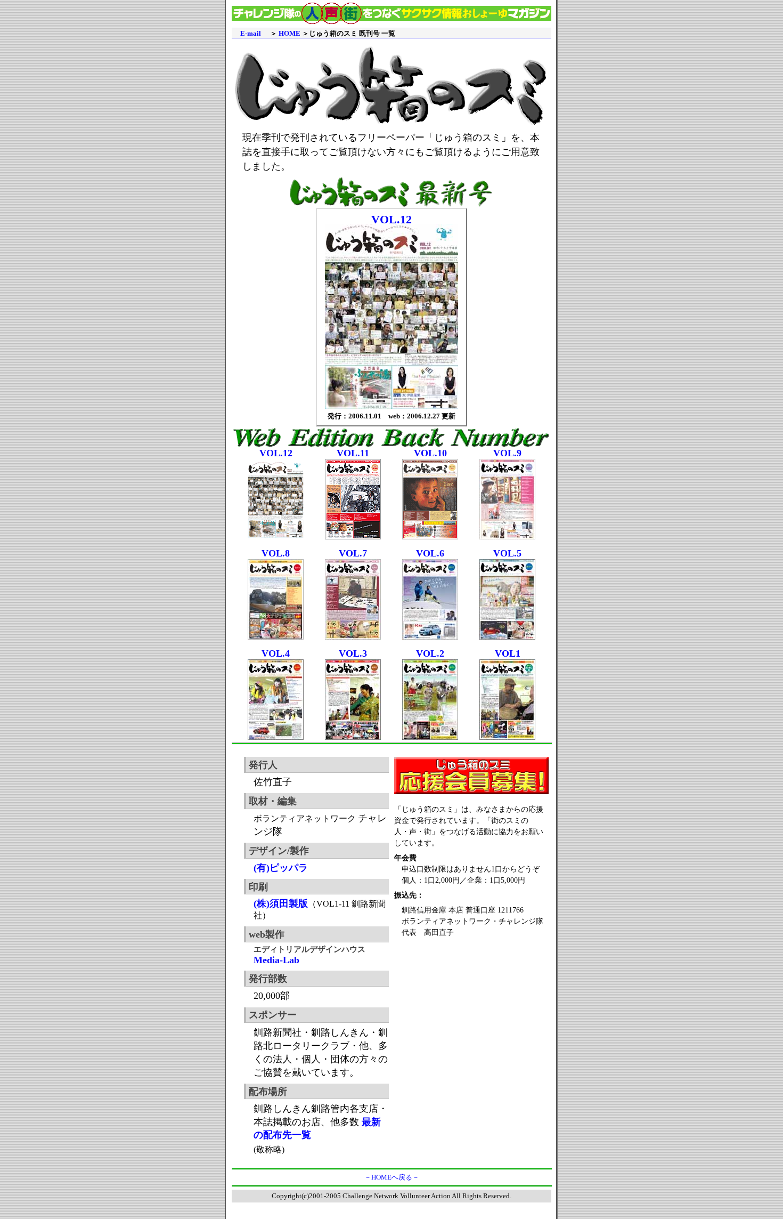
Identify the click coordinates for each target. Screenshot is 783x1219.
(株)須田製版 (281, 903)
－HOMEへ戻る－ (391, 1177)
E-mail (250, 33)
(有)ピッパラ (281, 867)
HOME (289, 33)
